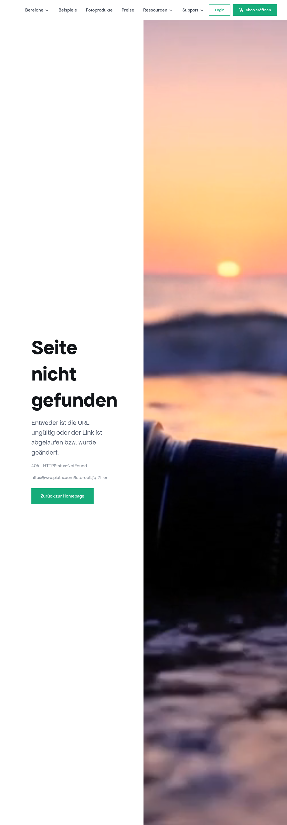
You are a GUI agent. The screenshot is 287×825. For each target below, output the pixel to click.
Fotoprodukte (99, 10)
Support (190, 10)
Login (219, 10)
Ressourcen (155, 10)
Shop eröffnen (258, 10)
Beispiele (68, 10)
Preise (128, 10)
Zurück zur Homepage (62, 496)
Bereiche (34, 10)
